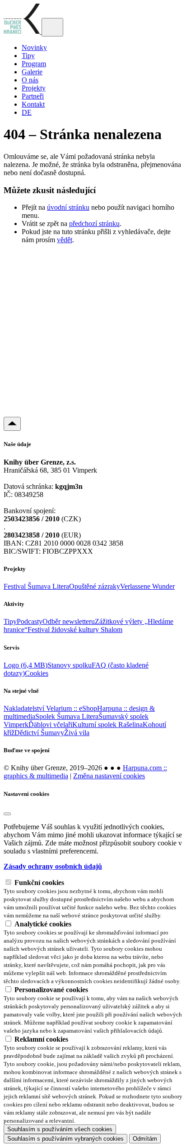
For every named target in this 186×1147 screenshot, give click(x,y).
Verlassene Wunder (147, 586)
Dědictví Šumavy (39, 732)
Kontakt (33, 104)
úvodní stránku (68, 207)
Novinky (34, 47)
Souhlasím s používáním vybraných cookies (65, 1138)
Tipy (28, 55)
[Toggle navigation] (52, 27)
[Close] (7, 814)
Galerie (32, 72)
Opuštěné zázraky (94, 586)
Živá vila (76, 732)
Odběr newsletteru (68, 621)
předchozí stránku (94, 223)
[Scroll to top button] (12, 424)
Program (34, 64)
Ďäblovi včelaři (50, 724)
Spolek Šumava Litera (66, 716)
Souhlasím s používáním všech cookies (59, 1129)
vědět (64, 240)
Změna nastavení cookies (109, 776)
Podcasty (29, 621)
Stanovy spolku (69, 665)
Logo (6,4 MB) (25, 665)
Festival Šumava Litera (36, 586)
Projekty (34, 88)
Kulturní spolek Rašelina (107, 724)
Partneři (33, 96)
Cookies (36, 673)
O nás (30, 80)
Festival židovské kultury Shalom (75, 629)
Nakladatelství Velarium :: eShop (50, 708)
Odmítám (145, 1138)
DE (27, 112)
